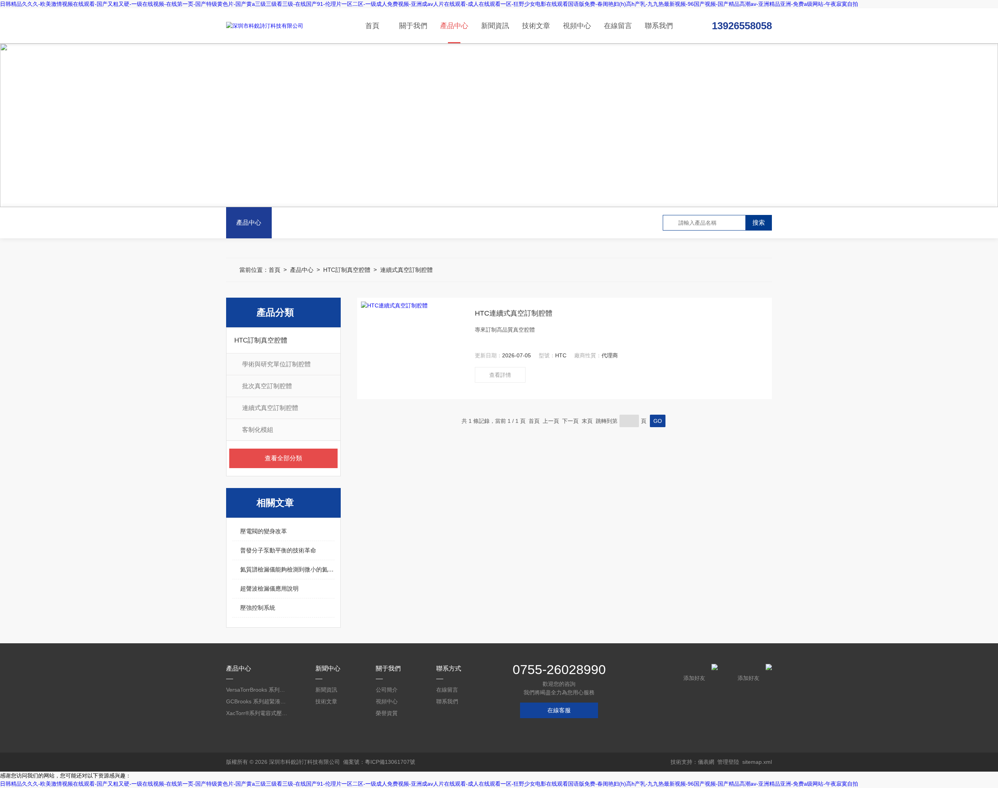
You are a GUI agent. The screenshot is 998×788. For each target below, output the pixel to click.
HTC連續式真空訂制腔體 (513, 313)
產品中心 (454, 26)
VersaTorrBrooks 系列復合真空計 (257, 690)
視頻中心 (577, 26)
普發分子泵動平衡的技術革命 (278, 550)
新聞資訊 (495, 26)
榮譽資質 (387, 713)
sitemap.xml (757, 762)
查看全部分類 (283, 458)
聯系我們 (659, 26)
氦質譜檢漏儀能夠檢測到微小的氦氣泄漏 (287, 569)
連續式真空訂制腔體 (406, 269)
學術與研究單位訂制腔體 (276, 364)
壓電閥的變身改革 (263, 531)
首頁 (372, 26)
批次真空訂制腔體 (267, 386)
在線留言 (618, 26)
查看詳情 (500, 375)
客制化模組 (257, 429)
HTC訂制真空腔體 (346, 269)
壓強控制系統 (257, 607)
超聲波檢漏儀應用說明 (269, 588)
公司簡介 (387, 690)
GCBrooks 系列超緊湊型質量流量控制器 (257, 701)
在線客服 (559, 710)
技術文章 (536, 26)
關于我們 (413, 26)
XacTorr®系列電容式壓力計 (257, 713)
